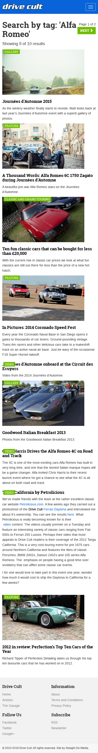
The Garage (11, 706)
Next (85, 30)
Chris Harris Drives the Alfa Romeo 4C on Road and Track (47, 453)
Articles (7, 700)
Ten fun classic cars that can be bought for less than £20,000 (47, 251)
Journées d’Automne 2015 (27, 101)
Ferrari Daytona (55, 509)
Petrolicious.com (31, 504)
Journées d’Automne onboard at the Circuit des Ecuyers (47, 366)
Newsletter (59, 728)
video (7, 524)
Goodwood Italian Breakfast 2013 (34, 432)
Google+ (8, 734)
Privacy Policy (61, 706)
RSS (54, 722)
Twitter (7, 728)
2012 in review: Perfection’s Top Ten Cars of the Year (47, 649)
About (55, 694)
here (70, 514)
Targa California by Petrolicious (33, 492)
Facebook (9, 722)
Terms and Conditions (67, 700)
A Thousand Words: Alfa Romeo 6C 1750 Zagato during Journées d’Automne (47, 178)
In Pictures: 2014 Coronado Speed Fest (39, 327)
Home (6, 694)
